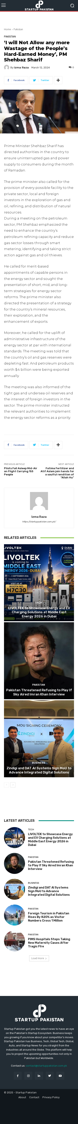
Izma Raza (21, 67)
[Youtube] (60, 1076)
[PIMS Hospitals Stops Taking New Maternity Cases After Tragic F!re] (14, 940)
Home (7, 29)
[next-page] (12, 784)
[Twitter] (50, 1076)
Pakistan (18, 29)
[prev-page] (6, 784)
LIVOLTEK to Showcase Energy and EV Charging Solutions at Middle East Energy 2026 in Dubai (39, 612)
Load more (37, 958)
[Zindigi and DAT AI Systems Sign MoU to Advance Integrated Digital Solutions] (39, 738)
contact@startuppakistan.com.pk (46, 1065)
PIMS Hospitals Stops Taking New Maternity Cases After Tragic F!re (49, 942)
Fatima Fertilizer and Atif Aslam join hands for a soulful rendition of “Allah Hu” (57, 473)
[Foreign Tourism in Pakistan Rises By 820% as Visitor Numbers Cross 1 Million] (14, 915)
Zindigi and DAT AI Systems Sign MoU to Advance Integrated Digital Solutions (39, 770)
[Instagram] (28, 1076)
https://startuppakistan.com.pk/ (39, 522)
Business (38, 762)
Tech (38, 602)
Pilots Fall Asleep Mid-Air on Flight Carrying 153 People (20, 471)
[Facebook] (18, 1076)
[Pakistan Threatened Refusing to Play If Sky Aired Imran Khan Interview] (39, 660)
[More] (58, 80)
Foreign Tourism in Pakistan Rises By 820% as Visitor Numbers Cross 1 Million (48, 917)
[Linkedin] (39, 1076)
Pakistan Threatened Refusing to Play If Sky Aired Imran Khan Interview (39, 692)
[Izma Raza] (7, 67)
